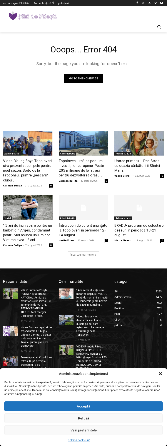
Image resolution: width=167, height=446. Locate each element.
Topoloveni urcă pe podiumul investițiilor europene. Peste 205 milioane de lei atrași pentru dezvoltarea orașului (82, 168)
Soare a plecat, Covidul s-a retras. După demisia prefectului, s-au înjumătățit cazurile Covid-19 (36, 365)
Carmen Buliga (12, 185)
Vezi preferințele (83, 430)
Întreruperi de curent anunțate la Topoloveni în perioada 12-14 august (83, 230)
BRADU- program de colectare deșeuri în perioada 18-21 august (139, 230)
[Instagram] (143, 3)
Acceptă (83, 406)
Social (7, 218)
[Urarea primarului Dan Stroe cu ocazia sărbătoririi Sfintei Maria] (139, 143)
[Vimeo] (155, 3)
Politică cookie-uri (79, 440)
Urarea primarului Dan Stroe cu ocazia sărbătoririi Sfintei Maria (137, 166)
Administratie (11, 153)
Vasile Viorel (122, 175)
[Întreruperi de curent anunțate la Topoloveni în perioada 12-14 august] (83, 207)
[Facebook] (137, 3)
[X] (149, 3)
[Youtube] (161, 3)
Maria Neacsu (123, 240)
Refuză (83, 418)
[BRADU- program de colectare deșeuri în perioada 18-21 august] (139, 207)
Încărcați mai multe (82, 255)
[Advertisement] (113, 14)
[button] (160, 374)
